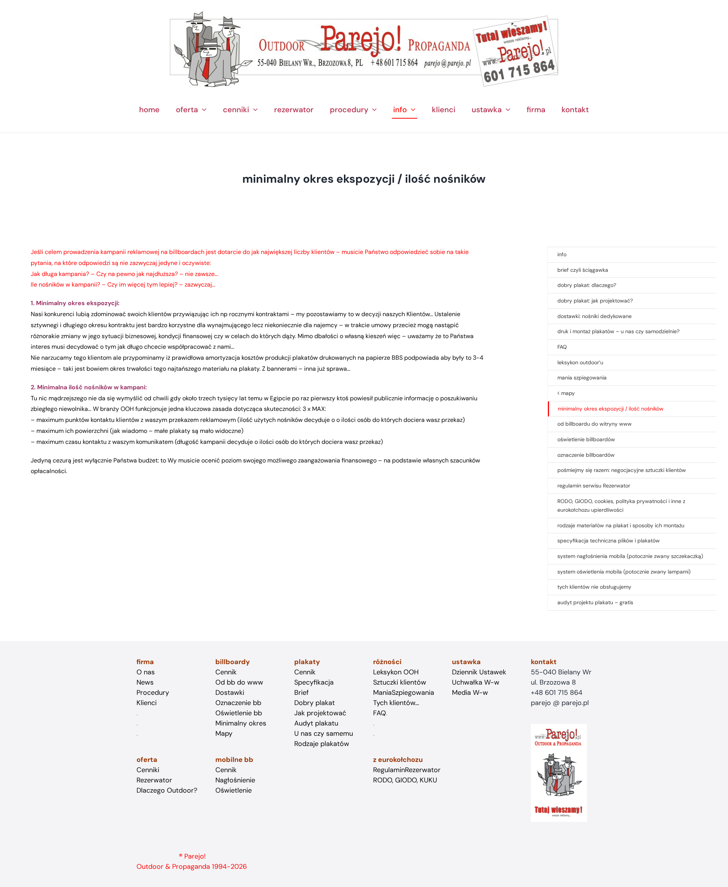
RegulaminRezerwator (407, 769)
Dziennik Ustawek (479, 672)
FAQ (379, 713)
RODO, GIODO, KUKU (405, 780)
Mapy (223, 733)
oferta (146, 759)
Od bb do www (239, 682)
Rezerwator (154, 780)
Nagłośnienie (235, 780)
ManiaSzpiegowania (403, 692)
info (561, 254)
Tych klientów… (396, 702)
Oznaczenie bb (238, 702)
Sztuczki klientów (399, 682)
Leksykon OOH (396, 672)
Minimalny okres (240, 723)
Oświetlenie (233, 790)
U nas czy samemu (323, 733)
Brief (301, 692)
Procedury (152, 692)
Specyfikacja (314, 682)
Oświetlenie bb (238, 713)
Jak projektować (320, 713)
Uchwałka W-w (475, 682)
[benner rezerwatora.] (364, 14)
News (145, 682)
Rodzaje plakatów (321, 743)
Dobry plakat (314, 702)
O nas (145, 672)
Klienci (146, 702)
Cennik (226, 769)
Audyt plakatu (316, 723)
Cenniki (147, 769)
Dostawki (229, 692)
